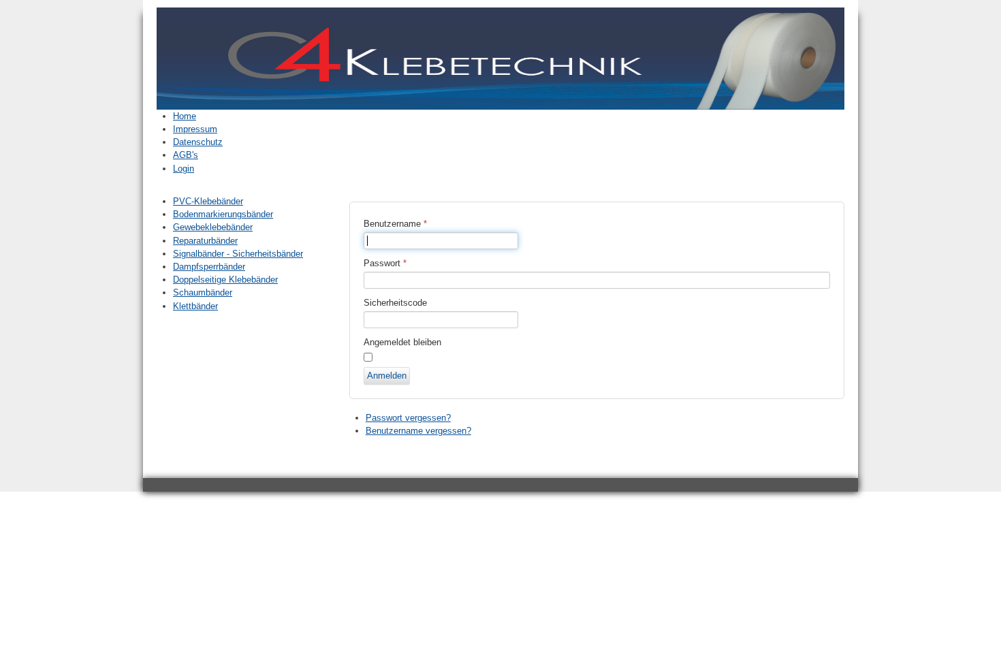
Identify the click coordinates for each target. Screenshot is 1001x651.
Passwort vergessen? (408, 418)
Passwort (385, 263)
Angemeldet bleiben (402, 342)
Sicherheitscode (395, 303)
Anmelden (387, 375)
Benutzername (395, 224)
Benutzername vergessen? (418, 431)
